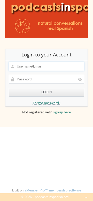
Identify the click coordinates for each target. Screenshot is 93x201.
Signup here (61, 112)
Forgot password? (46, 103)
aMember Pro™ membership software (53, 190)
